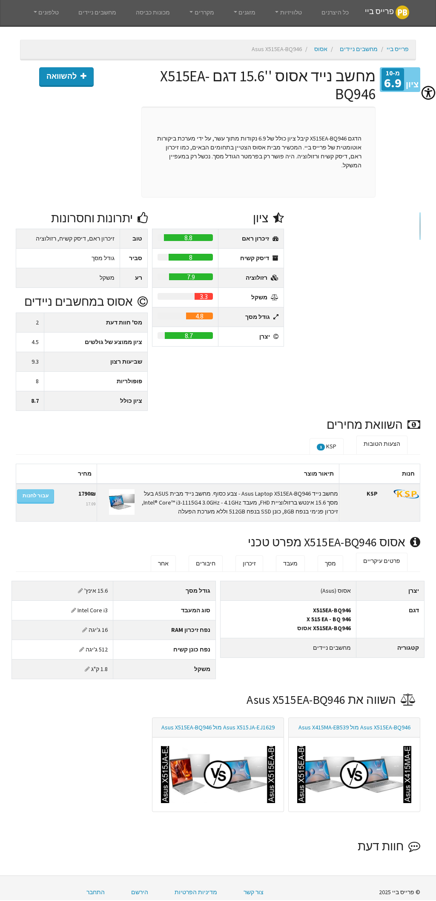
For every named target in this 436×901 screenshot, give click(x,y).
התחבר (95, 892)
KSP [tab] (328, 446)
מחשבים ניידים (97, 12)
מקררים (204, 12)
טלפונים (48, 12)
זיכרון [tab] (249, 563)
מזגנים (246, 12)
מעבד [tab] (290, 563)
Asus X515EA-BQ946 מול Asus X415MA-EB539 (354, 727)
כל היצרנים (335, 12)
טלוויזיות (291, 12)
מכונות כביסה (153, 12)
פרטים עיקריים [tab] (381, 561)
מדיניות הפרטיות (196, 892)
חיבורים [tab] (205, 563)
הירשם (139, 892)
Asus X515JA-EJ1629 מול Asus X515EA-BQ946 (218, 727)
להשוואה (62, 76)
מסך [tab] (330, 563)
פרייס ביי (380, 12)
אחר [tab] (163, 563)
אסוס (320, 49)
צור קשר (254, 892)
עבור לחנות (36, 495)
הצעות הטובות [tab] (382, 444)
